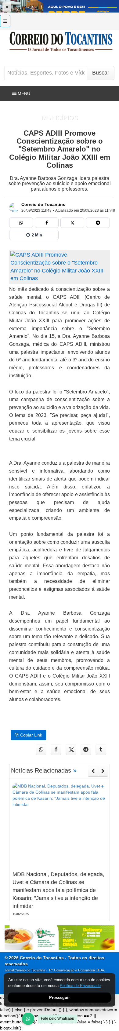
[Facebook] (47, 223)
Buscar (100, 73)
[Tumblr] (101, 749)
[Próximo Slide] (103, 771)
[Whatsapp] (21, 223)
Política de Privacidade (80, 985)
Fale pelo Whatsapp (57, 1018)
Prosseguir (59, 997)
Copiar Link (30, 735)
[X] (72, 223)
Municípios (59, 117)
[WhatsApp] (28, 1019)
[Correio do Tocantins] (14, 207)
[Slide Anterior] (93, 771)
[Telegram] (98, 223)
